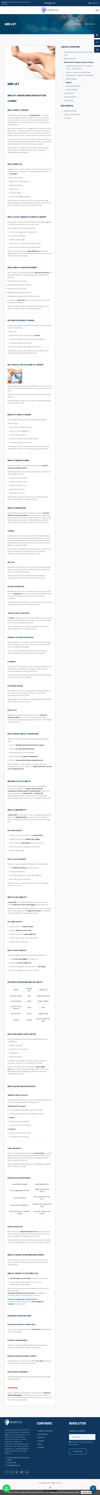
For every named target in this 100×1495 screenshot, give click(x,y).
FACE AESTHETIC (69, 93)
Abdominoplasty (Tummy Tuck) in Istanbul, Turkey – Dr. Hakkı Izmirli (79, 67)
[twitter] (12, 1472)
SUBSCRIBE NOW (77, 1451)
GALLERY (41, 1441)
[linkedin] (27, 1472)
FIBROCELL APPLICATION (72, 115)
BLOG (40, 1444)
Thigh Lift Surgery (71, 79)
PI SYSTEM (67, 118)
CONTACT (41, 1447)
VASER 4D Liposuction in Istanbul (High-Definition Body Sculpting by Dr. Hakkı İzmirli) (80, 74)
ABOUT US (41, 1437)
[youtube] (22, 1472)
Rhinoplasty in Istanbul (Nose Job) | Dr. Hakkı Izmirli (78, 53)
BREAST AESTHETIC (70, 59)
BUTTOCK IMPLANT (72, 90)
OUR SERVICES (90, 24)
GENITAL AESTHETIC (70, 97)
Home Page (77, 24)
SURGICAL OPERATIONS (45, 1431)
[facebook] (7, 1472)
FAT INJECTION (68, 101)
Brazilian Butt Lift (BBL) (73, 86)
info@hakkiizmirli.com (13, 1465)
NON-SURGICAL (43, 1434)
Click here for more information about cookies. (64, 1492)
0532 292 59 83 (11, 1463)
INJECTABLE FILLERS (70, 111)
